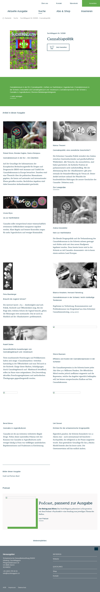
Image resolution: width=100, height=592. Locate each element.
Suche (16, 18)
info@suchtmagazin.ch (11, 573)
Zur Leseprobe (59, 187)
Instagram (4, 577)
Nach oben (96, 548)
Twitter (55, 540)
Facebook (49, 540)
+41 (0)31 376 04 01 (10, 571)
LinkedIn (60, 540)
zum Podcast (43, 519)
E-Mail (65, 540)
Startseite (8, 18)
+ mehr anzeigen (16, 96)
